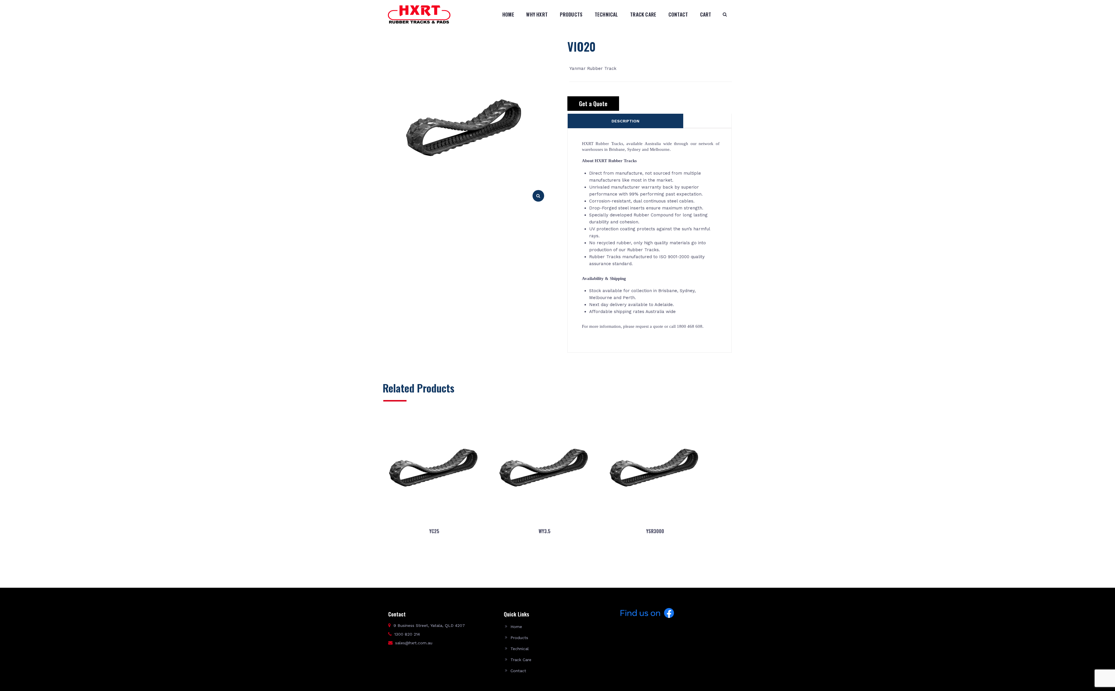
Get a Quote (593, 103)
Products (571, 14)
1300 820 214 (407, 634)
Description (625, 121)
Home (508, 14)
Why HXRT (537, 14)
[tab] (625, 121)
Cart (705, 14)
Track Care (643, 14)
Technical (606, 14)
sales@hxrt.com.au (413, 643)
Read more (434, 559)
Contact (678, 14)
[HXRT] (419, 14)
